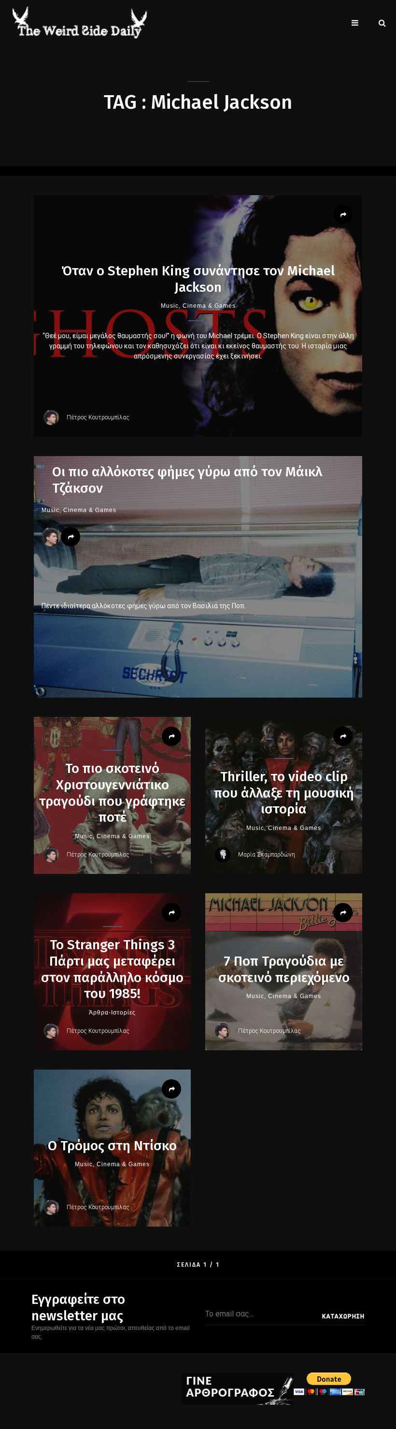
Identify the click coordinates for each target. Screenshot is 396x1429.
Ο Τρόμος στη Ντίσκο (112, 1146)
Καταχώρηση (343, 1316)
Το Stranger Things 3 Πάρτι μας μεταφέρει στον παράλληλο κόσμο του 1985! (112, 969)
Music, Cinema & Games (198, 305)
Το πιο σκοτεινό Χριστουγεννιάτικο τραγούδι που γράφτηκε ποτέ (112, 792)
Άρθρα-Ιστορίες (112, 1012)
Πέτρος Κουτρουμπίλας (98, 417)
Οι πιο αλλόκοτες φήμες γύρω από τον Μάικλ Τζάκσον (187, 480)
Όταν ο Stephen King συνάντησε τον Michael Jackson (198, 279)
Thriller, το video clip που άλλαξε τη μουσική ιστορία (284, 793)
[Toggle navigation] (354, 23)
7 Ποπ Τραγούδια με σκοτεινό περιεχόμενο (284, 969)
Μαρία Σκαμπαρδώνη (266, 854)
